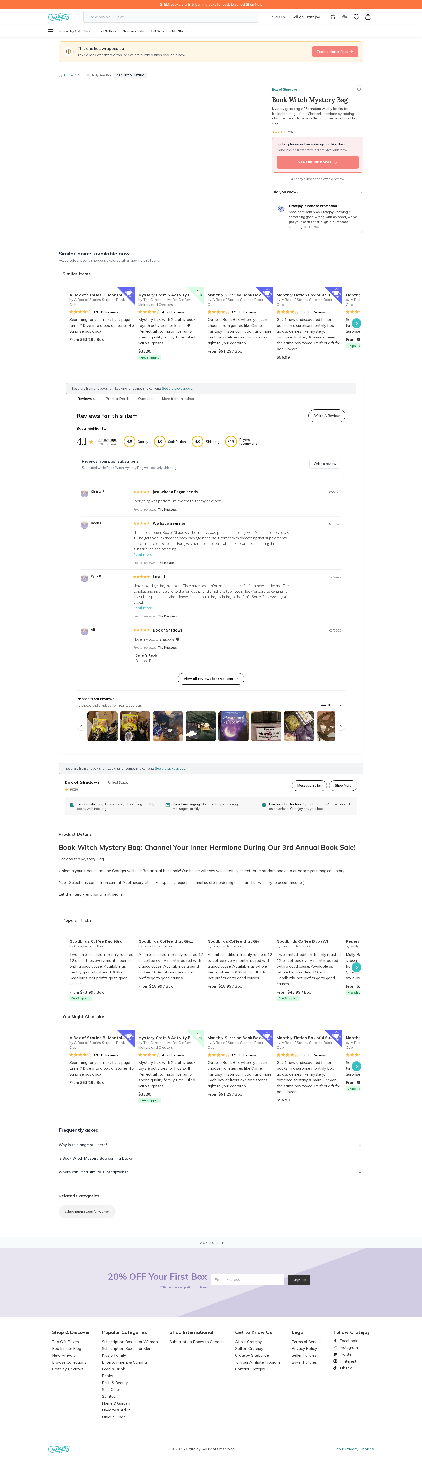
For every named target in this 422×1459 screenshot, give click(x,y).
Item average (107, 440)
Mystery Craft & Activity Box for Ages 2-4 (171, 294)
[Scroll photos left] (81, 726)
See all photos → (332, 705)
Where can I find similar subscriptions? (93, 1172)
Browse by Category (73, 31)
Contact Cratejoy (250, 1368)
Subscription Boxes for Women (87, 1211)
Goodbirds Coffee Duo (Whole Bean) (309, 941)
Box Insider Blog (66, 1348)
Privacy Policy (304, 1348)
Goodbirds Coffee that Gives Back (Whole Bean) (240, 941)
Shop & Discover (71, 1332)
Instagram (347, 1347)
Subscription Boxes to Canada (196, 1341)
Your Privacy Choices (355, 1449)
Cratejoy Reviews (68, 1368)
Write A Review (327, 415)
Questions (146, 398)
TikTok (343, 1367)
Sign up (299, 1280)
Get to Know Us (253, 1332)
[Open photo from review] (102, 726)
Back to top (211, 1243)
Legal (298, 1332)
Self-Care (110, 1389)
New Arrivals (133, 31)
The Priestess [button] (167, 509)
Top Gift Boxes (65, 1341)
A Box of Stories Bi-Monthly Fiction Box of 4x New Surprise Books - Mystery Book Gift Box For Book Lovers (102, 294)
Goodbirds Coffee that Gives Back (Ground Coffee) (171, 941)
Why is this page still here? (83, 1144)
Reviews (88, 398)
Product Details (118, 398)
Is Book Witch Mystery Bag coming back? (95, 1158)
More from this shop (178, 398)
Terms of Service (307, 1341)
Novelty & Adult (116, 1409)
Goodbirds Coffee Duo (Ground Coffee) (102, 941)
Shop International (191, 1332)
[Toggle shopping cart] (368, 17)
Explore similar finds (332, 51)
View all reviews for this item (208, 679)
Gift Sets (157, 31)
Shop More (343, 785)
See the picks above (170, 768)
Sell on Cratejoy (306, 16)
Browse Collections (69, 1362)
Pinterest (346, 1361)
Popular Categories (124, 1332)
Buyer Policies (304, 1362)
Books (107, 1375)
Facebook (346, 1340)
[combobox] (170, 17)
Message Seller (309, 785)
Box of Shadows (285, 89)
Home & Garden (116, 1403)
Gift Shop (178, 31)
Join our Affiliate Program (257, 1362)
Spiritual (109, 1396)
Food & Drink (113, 1368)
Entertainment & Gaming (124, 1362)
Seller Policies (304, 1355)
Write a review (325, 463)
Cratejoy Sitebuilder (252, 1355)
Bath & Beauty (115, 1382)
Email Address (227, 1279)
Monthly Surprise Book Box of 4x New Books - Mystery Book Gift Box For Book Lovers (240, 294)
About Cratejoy (248, 1341)
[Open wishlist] (356, 17)
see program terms (303, 227)
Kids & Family (114, 1355)
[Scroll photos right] (341, 726)
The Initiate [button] (166, 563)
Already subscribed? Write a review (317, 179)
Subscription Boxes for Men (126, 1348)
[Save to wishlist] (359, 89)
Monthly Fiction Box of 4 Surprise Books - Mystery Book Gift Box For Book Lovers (309, 294)
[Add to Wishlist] (129, 293)
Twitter (344, 1354)
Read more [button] (142, 554)
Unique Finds (113, 1416)
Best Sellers (106, 31)
